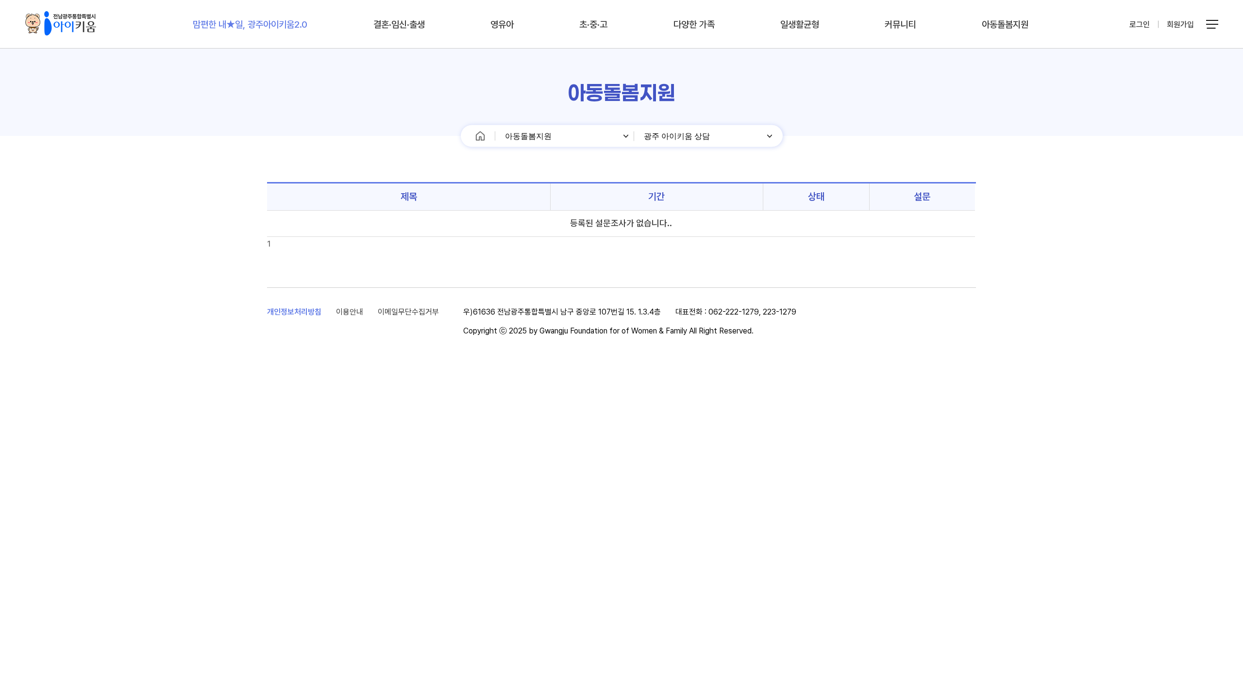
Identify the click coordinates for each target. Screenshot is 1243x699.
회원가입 (1180, 24)
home (480, 136)
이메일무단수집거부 (408, 311)
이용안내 (349, 311)
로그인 (1139, 24)
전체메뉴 (1213, 24)
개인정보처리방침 (294, 311)
